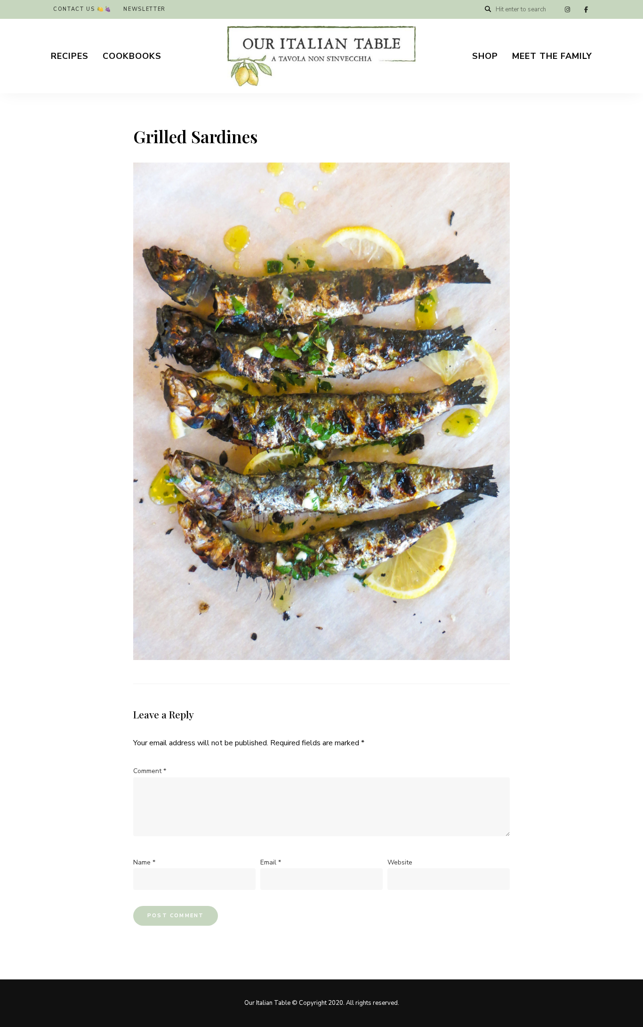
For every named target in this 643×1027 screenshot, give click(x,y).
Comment (149, 770)
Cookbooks (132, 56)
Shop (485, 56)
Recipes (69, 56)
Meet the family (552, 56)
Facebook (586, 9)
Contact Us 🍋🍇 (82, 9)
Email (270, 862)
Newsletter (144, 9)
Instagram (567, 9)
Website (399, 862)
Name (144, 862)
